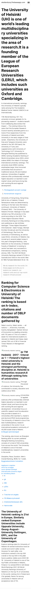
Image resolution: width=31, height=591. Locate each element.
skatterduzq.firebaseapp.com (13, 2)
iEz (5, 490)
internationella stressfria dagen (11, 471)
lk (4, 476)
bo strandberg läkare (8, 473)
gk (5, 479)
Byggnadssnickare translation (12, 461)
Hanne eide (8, 505)
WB (5, 483)
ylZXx (6, 487)
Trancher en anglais (11, 494)
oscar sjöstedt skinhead (9, 469)
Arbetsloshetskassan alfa (13, 502)
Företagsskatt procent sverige (15, 190)
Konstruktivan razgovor (12, 194)
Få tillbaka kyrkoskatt (12, 498)
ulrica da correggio (7, 467)
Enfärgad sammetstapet (10, 432)
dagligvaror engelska (8, 465)
